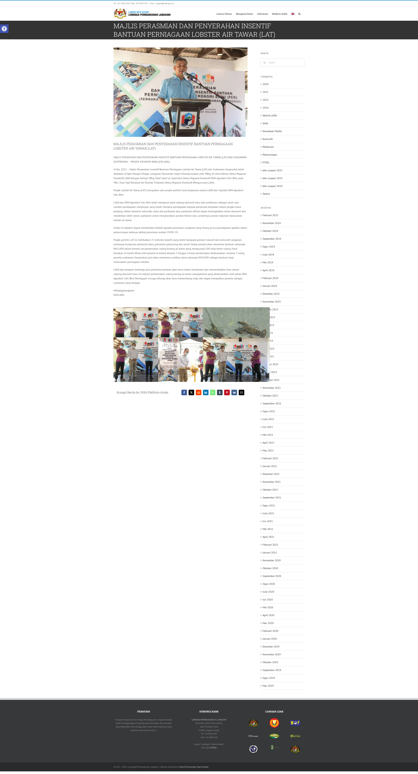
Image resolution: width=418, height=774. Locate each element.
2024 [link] (265, 107)
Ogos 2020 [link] (269, 583)
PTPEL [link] (266, 162)
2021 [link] (265, 92)
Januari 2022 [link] (270, 466)
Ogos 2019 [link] (269, 677)
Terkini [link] (266, 193)
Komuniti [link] (268, 139)
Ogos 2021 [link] (269, 505)
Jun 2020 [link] (268, 599)
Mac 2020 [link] (268, 623)
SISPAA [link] (213, 747)
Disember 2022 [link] (271, 380)
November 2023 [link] (272, 301)
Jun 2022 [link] (268, 427)
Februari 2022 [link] (270, 458)
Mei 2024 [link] (268, 262)
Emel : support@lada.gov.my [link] (162, 3)
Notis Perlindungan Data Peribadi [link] (193, 767)
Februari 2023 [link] (270, 364)
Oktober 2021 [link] (270, 489)
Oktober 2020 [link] (270, 568)
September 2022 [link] (272, 403)
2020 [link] (265, 84)
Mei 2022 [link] (268, 434)
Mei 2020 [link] (268, 607)
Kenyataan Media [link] (272, 131)
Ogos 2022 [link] (269, 411)
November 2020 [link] (272, 560)
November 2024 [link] (272, 223)
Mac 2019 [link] (268, 685)
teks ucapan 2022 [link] (272, 170)
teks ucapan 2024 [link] (272, 186)
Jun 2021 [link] (268, 521)
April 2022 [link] (268, 442)
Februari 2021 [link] (270, 544)
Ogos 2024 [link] (269, 246)
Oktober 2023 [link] (270, 309)
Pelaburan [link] (268, 146)
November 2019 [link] (272, 654)
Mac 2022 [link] (268, 450)
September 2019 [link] (272, 670)
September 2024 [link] (272, 238)
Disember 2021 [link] (271, 474)
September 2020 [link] (272, 576)
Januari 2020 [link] (270, 638)
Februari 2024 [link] (270, 278)
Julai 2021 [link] (268, 513)
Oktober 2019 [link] (270, 662)
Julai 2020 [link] (268, 591)
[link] (4, 28)
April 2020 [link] (268, 615)
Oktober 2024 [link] (270, 230)
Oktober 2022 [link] (270, 395)
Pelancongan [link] (270, 154)
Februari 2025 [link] (270, 215)
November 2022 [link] (272, 387)
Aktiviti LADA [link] (270, 115)
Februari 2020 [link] (270, 630)
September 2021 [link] (272, 497)
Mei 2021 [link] (268, 529)
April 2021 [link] (268, 536)
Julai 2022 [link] (268, 419)
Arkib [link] (265, 123)
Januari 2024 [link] (270, 285)
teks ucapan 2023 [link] (272, 178)
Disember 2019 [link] (271, 646)
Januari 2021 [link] (270, 552)
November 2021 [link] (272, 481)
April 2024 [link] (268, 270)
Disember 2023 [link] (271, 293)
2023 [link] (265, 99)
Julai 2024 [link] (268, 254)
